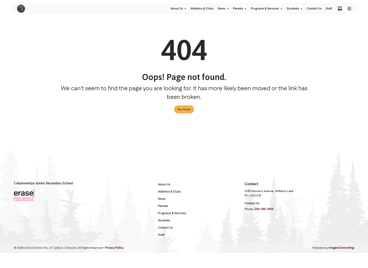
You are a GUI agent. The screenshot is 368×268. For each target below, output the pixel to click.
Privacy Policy (114, 248)
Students (164, 220)
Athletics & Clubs (202, 9)
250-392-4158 (263, 209)
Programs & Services (172, 213)
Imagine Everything (341, 248)
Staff (329, 9)
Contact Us (314, 9)
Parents (163, 206)
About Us (164, 185)
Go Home (184, 109)
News (161, 199)
